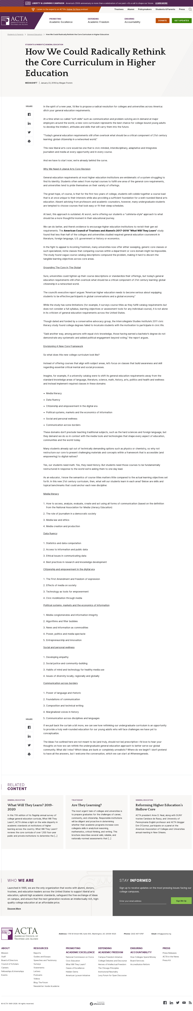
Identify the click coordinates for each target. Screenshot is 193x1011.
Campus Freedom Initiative (110, 957)
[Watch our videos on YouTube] (184, 1002)
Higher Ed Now (73, 9)
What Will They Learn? (76, 964)
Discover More (14, 909)
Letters (37, 971)
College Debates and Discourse (112, 961)
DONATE (162, 21)
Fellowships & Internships (12, 971)
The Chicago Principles (108, 968)
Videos (37, 979)
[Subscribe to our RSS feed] (190, 1002)
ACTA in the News (171, 956)
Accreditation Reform (140, 964)
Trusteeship (77, 800)
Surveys (37, 964)
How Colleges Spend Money (143, 957)
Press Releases (170, 953)
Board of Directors (9, 960)
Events (4, 975)
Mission (4, 953)
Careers (5, 968)
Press (182, 9)
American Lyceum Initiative (78, 975)
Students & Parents (165, 9)
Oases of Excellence (75, 968)
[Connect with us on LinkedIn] (171, 1002)
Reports (37, 953)
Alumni (130, 9)
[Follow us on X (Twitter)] (177, 1002)
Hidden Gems (72, 972)
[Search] (190, 9)
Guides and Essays (42, 956)
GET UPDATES (181, 21)
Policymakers (145, 9)
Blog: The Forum (41, 982)
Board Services (137, 961)
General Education (34, 34)
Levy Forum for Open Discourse (112, 975)
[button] (60, 20)
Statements (39, 968)
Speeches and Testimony (45, 960)
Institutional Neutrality (108, 972)
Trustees (119, 9)
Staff (3, 956)
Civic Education (73, 961)
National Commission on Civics (80, 957)
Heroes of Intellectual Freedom (112, 964)
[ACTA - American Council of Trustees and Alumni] (17, 20)
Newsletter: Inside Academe (46, 986)
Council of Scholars (10, 964)
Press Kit (167, 960)
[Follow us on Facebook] (165, 1002)
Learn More (161, 3)
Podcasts (38, 975)
